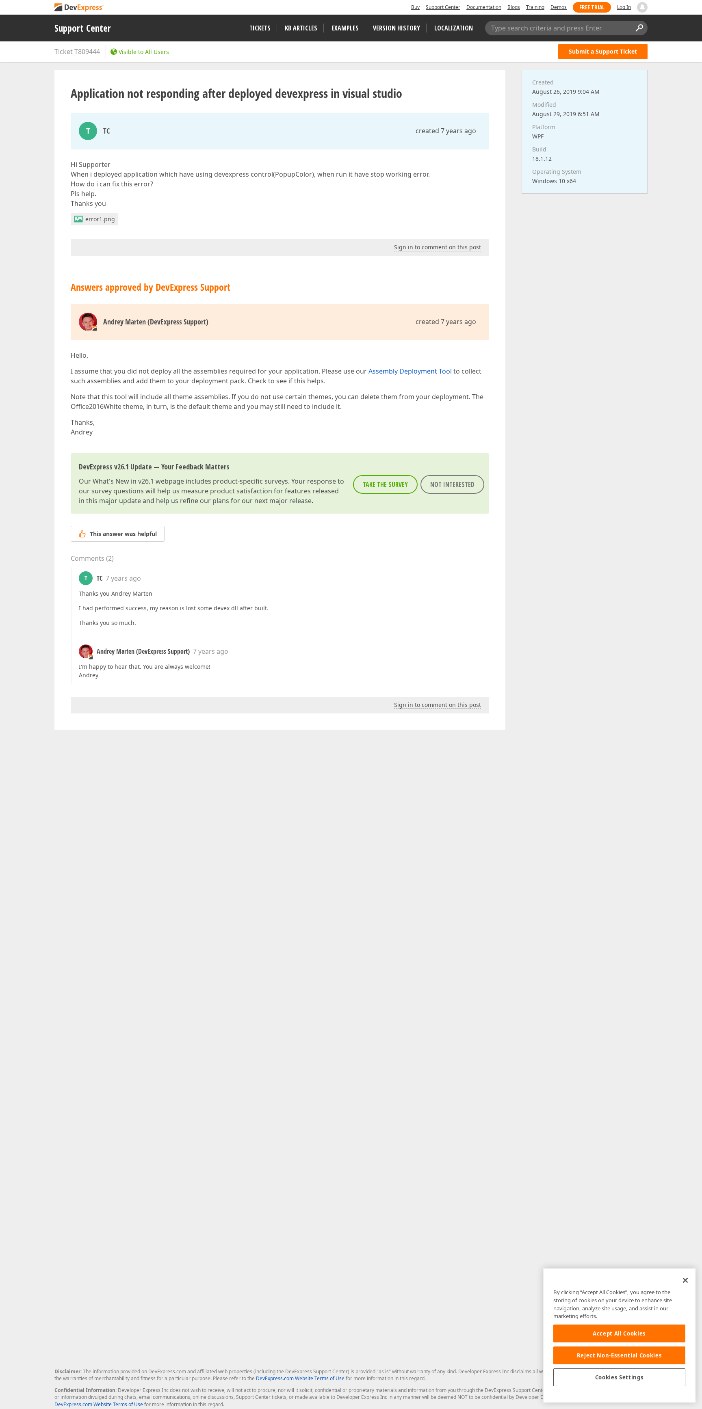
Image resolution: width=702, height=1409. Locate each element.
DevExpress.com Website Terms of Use (300, 1378)
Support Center (443, 7)
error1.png (100, 219)
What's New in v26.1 (123, 481)
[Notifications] (642, 7)
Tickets (260, 28)
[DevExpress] (79, 8)
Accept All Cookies (619, 1333)
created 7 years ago (446, 130)
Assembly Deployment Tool (410, 371)
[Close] (685, 1280)
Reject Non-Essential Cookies (619, 1355)
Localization (453, 28)
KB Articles (301, 28)
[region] (619, 1335)
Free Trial (591, 7)
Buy (415, 7)
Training (535, 7)
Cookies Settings (619, 1377)
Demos (558, 7)
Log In (624, 7)
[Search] (639, 28)
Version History (396, 28)
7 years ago (123, 578)
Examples (345, 28)
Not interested (452, 484)
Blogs (513, 7)
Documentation (483, 7)
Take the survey (385, 484)
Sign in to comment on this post (437, 247)
